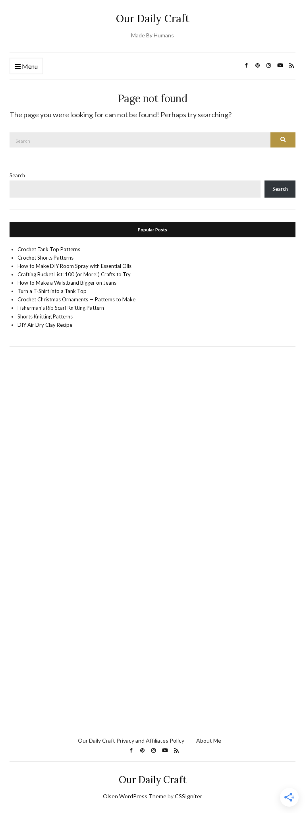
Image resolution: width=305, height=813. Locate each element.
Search (17, 175)
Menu (29, 66)
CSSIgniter (188, 796)
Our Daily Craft (152, 18)
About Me (208, 740)
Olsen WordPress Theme (134, 796)
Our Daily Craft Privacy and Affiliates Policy (131, 740)
